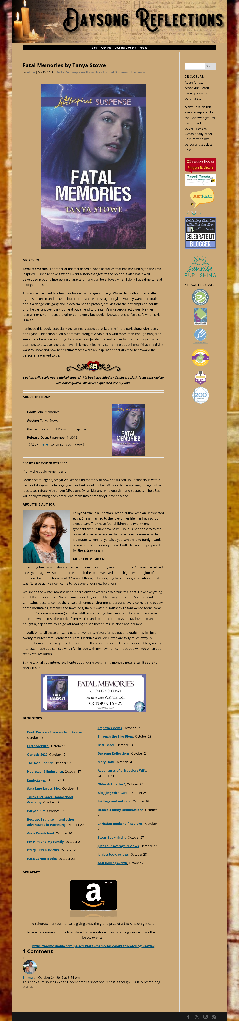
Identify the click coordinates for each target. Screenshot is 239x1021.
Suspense (121, 72)
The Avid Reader (40, 763)
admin (30, 72)
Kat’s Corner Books (42, 858)
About (143, 48)
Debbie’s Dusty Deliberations (120, 810)
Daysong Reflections (113, 753)
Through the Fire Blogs (115, 736)
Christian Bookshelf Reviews (120, 823)
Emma (28, 977)
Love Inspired (105, 72)
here (44, 444)
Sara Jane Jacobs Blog (44, 788)
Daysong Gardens (125, 48)
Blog (94, 48)
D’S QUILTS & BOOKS (43, 850)
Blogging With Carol (113, 793)
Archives (106, 48)
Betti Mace (106, 745)
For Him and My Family (45, 841)
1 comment (137, 72)
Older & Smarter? (111, 784)
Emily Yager (36, 780)
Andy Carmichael (40, 833)
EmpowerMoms (110, 728)
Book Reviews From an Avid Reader (55, 732)
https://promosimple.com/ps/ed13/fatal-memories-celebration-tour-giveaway (93, 946)
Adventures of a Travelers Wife (122, 770)
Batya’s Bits (36, 811)
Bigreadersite (38, 746)
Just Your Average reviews (118, 846)
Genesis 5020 (37, 754)
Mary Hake (106, 762)
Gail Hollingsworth (112, 863)
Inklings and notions (114, 801)
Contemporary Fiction (80, 72)
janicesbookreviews (113, 854)
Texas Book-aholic (112, 837)
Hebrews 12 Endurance (45, 771)
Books (60, 72)
